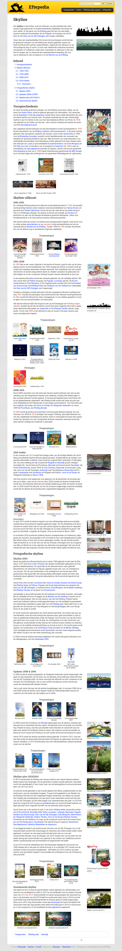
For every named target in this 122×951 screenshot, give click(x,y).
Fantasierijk (23, 472)
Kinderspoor (28, 822)
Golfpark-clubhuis (74, 587)
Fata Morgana (73, 144)
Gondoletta (39, 822)
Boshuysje (55, 902)
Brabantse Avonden (28, 136)
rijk (36, 463)
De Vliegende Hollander (61, 405)
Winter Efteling (72, 628)
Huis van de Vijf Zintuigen (34, 36)
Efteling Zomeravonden (50, 628)
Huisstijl (44, 934)
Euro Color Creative (36, 564)
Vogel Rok (44, 308)
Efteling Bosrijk (40, 408)
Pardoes (71, 213)
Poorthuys (25, 408)
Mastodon (67, 947)
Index (78, 10)
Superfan (59, 146)
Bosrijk (44, 723)
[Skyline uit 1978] (94, 30)
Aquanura (52, 824)
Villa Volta (42, 812)
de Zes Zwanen (48, 468)
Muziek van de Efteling (36, 227)
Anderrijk (44, 470)
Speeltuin (23, 115)
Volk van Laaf (22, 146)
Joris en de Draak (69, 472)
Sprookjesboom (20, 824)
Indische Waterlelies (36, 824)
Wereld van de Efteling (58, 55)
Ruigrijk (51, 463)
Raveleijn (75, 465)
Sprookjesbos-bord (29, 125)
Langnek (20, 405)
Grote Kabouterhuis (21, 468)
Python (33, 281)
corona (58, 514)
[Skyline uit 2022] (94, 44)
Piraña (44, 817)
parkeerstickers (56, 144)
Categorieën (69, 10)
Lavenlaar (58, 281)
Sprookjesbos (38, 115)
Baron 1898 (38, 475)
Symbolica (37, 472)
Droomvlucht (49, 590)
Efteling (43, 31)
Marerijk (60, 463)
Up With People (75, 151)
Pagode (48, 33)
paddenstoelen (49, 803)
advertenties (32, 224)
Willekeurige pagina (92, 10)
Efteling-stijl (33, 934)
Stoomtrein (73, 822)
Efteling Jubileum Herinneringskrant (50, 131)
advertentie (68, 134)
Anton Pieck (27, 112)
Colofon (31, 947)
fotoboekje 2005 (41, 639)
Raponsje (60, 468)
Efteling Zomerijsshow (54, 255)
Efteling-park (58, 604)
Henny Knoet (72, 208)
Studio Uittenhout (32, 210)
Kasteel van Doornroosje (71, 583)
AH (50, 447)
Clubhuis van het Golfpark (58, 286)
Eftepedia (107, 10)
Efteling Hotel (37, 286)
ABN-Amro (22, 338)
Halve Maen (76, 814)
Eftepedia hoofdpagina (17, 7)
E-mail (38, 947)
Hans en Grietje (43, 405)
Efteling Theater (61, 308)
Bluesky (56, 947)
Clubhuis (32, 819)
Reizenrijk (68, 470)
